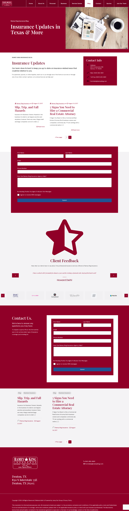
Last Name (69, 153)
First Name (21, 153)
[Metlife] (113, 295)
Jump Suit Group (58, 500)
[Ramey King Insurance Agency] (7, 3)
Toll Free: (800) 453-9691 (98, 77)
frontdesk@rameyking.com (98, 81)
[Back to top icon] (115, 497)
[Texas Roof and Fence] (74, 295)
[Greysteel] (54, 295)
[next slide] (113, 275)
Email (19, 161)
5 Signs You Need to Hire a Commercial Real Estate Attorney (63, 110)
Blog (19, 393)
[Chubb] (35, 295)
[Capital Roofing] (94, 295)
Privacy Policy (68, 500)
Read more (41, 127)
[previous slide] (15, 275)
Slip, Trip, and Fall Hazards (26, 108)
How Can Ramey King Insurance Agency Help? (32, 176)
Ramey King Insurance (23, 103)
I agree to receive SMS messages (30, 195)
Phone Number (22, 168)
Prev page (59, 137)
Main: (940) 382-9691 (96, 73)
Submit (64, 200)
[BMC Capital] (15, 295)
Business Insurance (29, 393)
